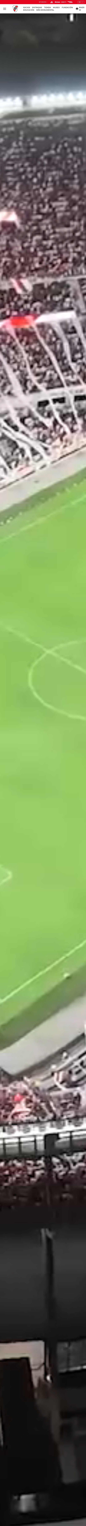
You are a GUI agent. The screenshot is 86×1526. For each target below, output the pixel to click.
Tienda (47, 8)
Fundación (67, 8)
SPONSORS (42, 2)
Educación (28, 10)
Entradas (37, 8)
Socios (26, 8)
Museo (56, 8)
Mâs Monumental (45, 10)
